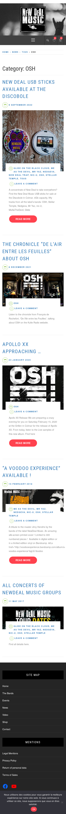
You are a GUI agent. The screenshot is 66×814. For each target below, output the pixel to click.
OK (33, 809)
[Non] (62, 802)
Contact (6, 729)
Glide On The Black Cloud (32, 168)
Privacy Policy (9, 760)
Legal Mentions (10, 753)
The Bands (7, 693)
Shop (5, 722)
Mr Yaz (36, 171)
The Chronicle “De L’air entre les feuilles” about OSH (32, 251)
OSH (41, 175)
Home (5, 686)
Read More (23, 219)
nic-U (33, 175)
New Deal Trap (19, 175)
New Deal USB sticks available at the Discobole (28, 89)
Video (5, 714)
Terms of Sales (10, 774)
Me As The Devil (24, 508)
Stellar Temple (35, 633)
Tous (23, 178)
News (5, 707)
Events (5, 700)
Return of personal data (14, 767)
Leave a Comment (26, 183)
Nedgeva (49, 171)
